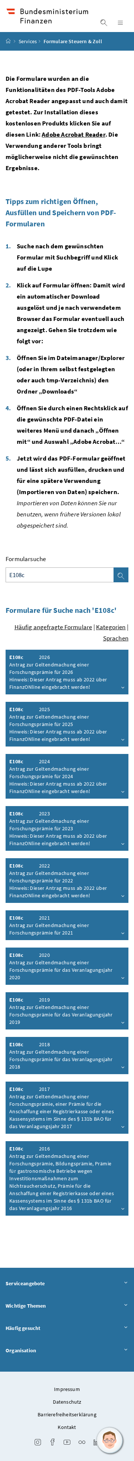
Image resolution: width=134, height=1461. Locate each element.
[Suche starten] (121, 574)
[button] (110, 1440)
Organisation (21, 1350)
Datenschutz (67, 1401)
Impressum (67, 1389)
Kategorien (111, 627)
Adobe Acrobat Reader (73, 134)
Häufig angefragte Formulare (53, 627)
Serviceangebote (25, 1283)
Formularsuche (26, 559)
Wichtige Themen (26, 1305)
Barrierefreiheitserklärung (67, 1414)
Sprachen (115, 638)
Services (28, 41)
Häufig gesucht (23, 1328)
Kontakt (67, 1427)
